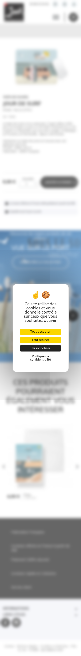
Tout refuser (40, 340)
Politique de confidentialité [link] (40, 358)
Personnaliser (40, 348)
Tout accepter (40, 331)
